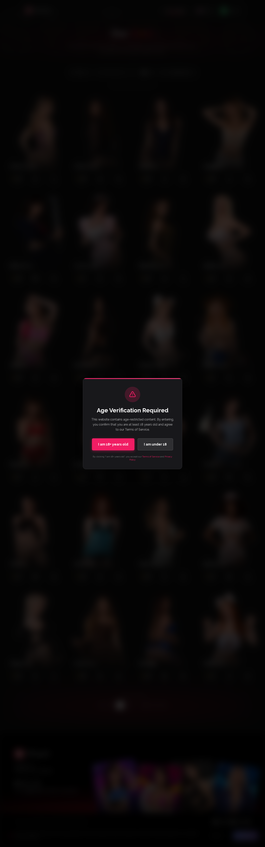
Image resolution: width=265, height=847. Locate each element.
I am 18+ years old (113, 444)
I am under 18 (155, 444)
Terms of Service (151, 456)
